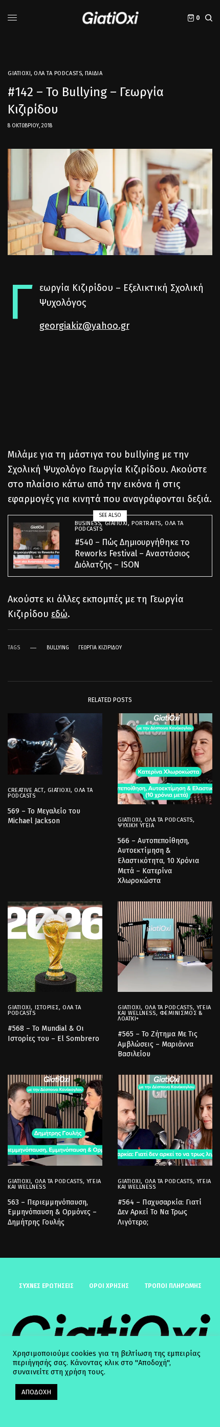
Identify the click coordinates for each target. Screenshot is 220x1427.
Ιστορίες (47, 1007)
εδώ (59, 614)
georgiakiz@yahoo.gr (84, 325)
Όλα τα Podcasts (58, 73)
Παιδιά (93, 73)
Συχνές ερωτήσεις (46, 1285)
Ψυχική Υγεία (136, 825)
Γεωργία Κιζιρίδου (100, 647)
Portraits (146, 523)
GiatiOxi (19, 73)
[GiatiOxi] (110, 18)
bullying (58, 647)
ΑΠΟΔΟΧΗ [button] (36, 1392)
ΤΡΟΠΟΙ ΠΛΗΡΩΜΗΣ (173, 1285)
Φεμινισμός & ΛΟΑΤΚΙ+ (160, 1016)
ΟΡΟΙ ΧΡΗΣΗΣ (109, 1285)
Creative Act (26, 790)
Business (88, 523)
